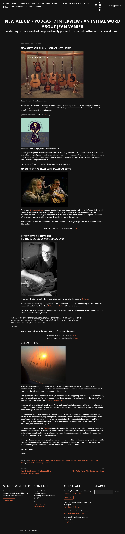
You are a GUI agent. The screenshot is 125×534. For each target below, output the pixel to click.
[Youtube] (100, 5)
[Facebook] (100, 3)
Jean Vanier (45, 460)
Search (118, 492)
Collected (85, 299)
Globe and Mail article (54, 400)
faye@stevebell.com (72, 507)
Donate (110, 6)
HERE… (46, 115)
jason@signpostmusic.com (74, 513)
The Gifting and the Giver (56, 306)
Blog (39, 44)
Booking (118, 6)
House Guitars (34, 460)
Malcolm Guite (61, 460)
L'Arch (52, 460)
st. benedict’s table (36, 210)
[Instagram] (100, 7)
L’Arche (46, 428)
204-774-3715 (39, 504)
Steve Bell (6, 5)
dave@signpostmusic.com (74, 493)
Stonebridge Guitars (42, 463)
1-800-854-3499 (40, 507)
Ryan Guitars (83, 460)
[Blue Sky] (100, 10)
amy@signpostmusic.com (74, 522)
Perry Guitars (72, 460)
